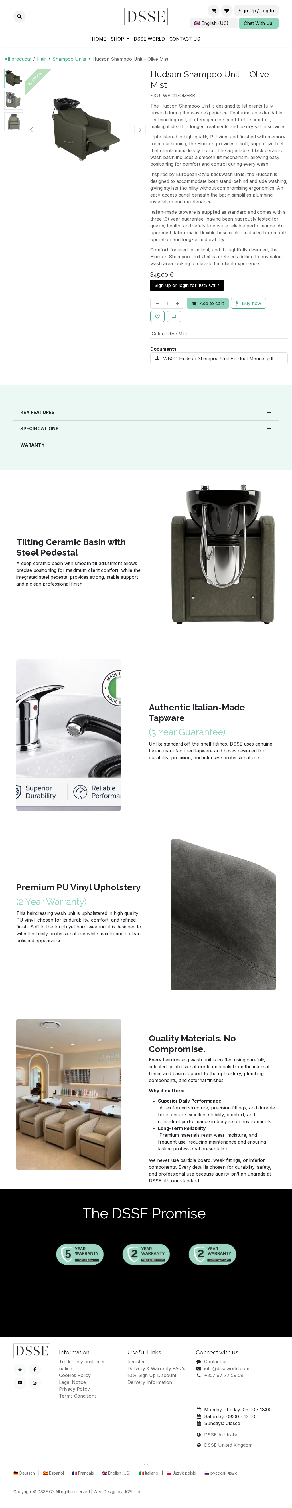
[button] (19, 17)
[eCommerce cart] (214, 11)
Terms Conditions (78, 1396)
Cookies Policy (75, 1375)
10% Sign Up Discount (151, 1375)
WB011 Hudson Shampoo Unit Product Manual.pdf (218, 358)
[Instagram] (34, 1382)
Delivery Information (149, 1382)
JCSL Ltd (132, 1498)
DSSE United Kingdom (228, 1445)
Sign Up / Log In (256, 10)
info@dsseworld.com (226, 1368)
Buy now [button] (250, 303)
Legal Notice (72, 1382)
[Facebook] (34, 1369)
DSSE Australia (220, 1435)
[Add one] (178, 303)
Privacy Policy (74, 1389)
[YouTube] (20, 1382)
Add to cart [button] (211, 303)
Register (136, 1361)
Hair (41, 59)
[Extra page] (20, 1369)
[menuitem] (99, 39)
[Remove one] (156, 303)
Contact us (216, 1361)
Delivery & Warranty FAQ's (156, 1368)
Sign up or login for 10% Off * (187, 285)
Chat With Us (259, 23)
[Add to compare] (174, 316)
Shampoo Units (69, 59)
